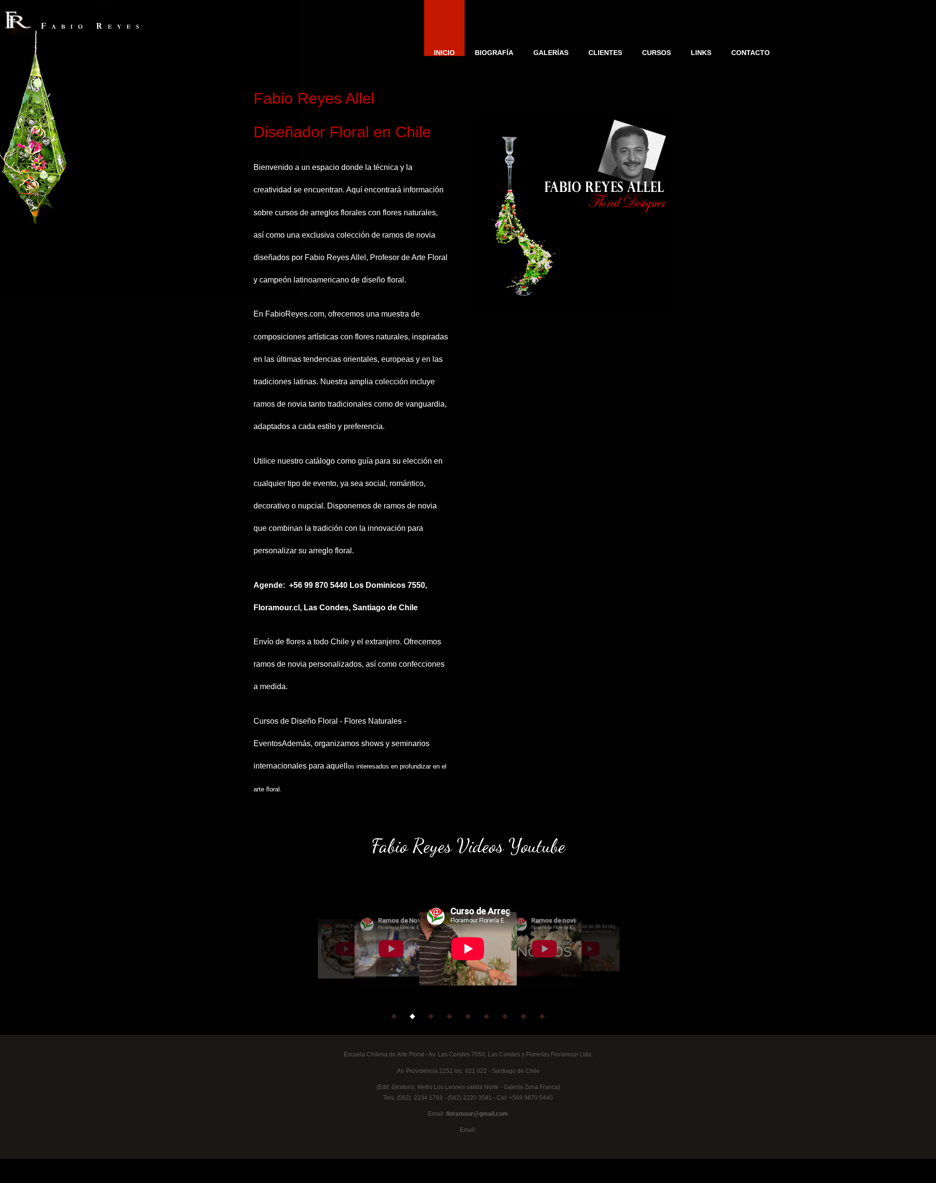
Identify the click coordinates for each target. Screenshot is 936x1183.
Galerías (550, 52)
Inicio (444, 52)
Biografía (494, 52)
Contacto (750, 52)
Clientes (605, 52)
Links (701, 52)
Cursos (656, 52)
